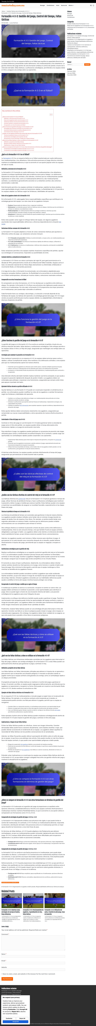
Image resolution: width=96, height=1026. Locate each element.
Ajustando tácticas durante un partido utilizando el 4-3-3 (17, 130)
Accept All (16, 1021)
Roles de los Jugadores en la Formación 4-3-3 (80, 25)
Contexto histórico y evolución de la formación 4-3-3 (16, 123)
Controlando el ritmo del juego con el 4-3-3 (14, 131)
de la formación (24, 405)
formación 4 (7, 158)
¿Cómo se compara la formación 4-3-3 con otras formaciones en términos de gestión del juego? (27, 147)
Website (4, 967)
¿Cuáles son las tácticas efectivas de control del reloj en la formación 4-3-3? (22, 133)
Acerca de (64, 5)
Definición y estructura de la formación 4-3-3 (14, 118)
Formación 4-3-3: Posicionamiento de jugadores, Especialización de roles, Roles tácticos (33, 912)
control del (58, 439)
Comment (5, 934)
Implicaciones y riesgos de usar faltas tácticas (14, 145)
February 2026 (71, 71)
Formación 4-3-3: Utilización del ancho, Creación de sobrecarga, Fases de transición (55, 912)
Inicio (57, 5)
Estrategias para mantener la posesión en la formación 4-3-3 (18, 128)
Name (4, 954)
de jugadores (24, 744)
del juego (57, 710)
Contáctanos (50, 5)
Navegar (42, 5)
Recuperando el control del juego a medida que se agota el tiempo (19, 138)
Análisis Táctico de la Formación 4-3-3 (10, 882)
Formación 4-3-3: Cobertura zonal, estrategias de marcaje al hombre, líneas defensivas (11, 912)
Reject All (22, 1018)
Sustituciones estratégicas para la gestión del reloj (15, 136)
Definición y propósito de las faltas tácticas (14, 141)
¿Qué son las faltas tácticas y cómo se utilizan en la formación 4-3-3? (20, 140)
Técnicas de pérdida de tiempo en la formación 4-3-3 (16, 135)
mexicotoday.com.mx (13, 5)
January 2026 (71, 73)
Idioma (71, 5)
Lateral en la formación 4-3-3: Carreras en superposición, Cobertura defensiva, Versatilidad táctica (79, 46)
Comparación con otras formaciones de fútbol (14, 125)
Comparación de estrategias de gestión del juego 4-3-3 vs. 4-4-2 (19, 148)
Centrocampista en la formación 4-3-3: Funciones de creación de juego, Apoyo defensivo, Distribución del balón (78, 55)
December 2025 (71, 75)
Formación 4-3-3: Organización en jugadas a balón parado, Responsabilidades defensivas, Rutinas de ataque (80, 41)
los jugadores (25, 749)
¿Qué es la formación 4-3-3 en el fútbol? (12, 116)
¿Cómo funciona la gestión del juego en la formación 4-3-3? (17, 126)
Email (4, 961)
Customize (9, 1018)
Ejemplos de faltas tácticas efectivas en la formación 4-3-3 (17, 143)
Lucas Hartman (13, 23)
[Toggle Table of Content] (50, 114)
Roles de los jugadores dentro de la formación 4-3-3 (16, 120)
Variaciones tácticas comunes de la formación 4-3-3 (16, 121)
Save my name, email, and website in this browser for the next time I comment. (29, 974)
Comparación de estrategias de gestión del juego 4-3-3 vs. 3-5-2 (19, 150)
